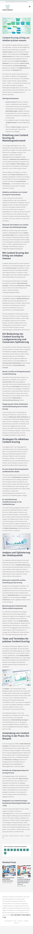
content (21, 836)
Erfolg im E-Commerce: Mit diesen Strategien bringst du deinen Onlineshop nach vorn (23, 881)
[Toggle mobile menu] (30, 6)
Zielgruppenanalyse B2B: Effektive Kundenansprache (8, 879)
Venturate (6, 836)
